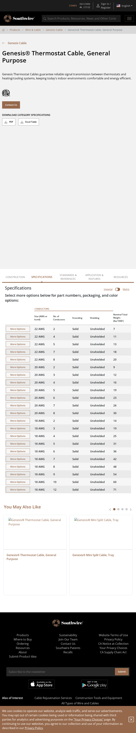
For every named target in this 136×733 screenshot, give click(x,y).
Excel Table (31, 121)
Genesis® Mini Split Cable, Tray (93, 555)
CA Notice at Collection (113, 644)
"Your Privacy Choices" (88, 719)
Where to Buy (23, 639)
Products (15, 29)
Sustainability (68, 635)
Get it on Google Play (94, 684)
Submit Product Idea (22, 656)
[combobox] (81, 18)
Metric (126, 289)
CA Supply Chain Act (113, 652)
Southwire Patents (68, 648)
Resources (23, 648)
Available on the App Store (41, 684)
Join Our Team (68, 639)
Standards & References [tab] (68, 276)
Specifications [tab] (41, 277)
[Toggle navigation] (129, 18)
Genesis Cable (54, 29)
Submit (122, 671)
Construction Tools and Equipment (98, 698)
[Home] (3, 30)
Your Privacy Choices (113, 648)
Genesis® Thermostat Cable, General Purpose (32, 557)
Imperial (108, 289)
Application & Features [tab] (94, 276)
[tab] (114, 509)
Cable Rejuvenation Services (53, 698)
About (23, 652)
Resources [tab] (121, 277)
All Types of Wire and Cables (80, 703)
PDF (11, 121)
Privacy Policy (34, 728)
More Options (17, 328)
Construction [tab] (15, 277)
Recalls (68, 652)
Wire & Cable (33, 29)
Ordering (23, 644)
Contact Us (11, 104)
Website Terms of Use (113, 635)
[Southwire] (19, 18)
